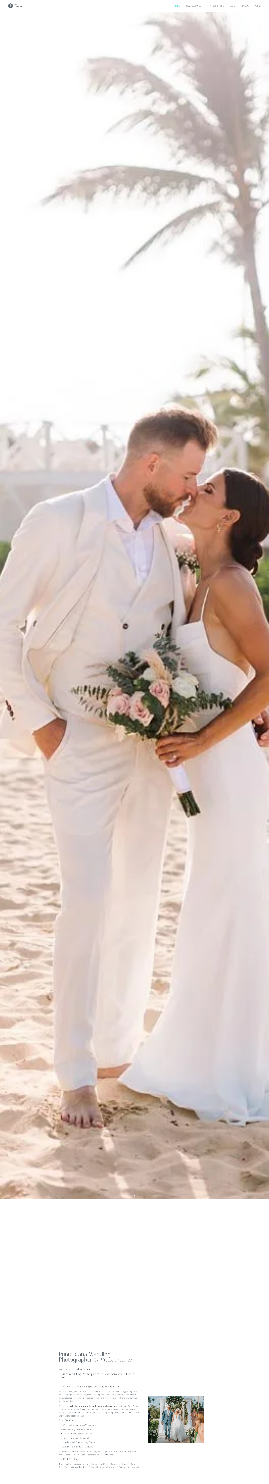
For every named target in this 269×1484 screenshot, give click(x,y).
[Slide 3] (136, 1195)
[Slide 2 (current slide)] (134, 1195)
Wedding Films (217, 6)
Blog (232, 6)
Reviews (245, 6)
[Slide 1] (132, 1195)
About (258, 6)
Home (177, 6)
